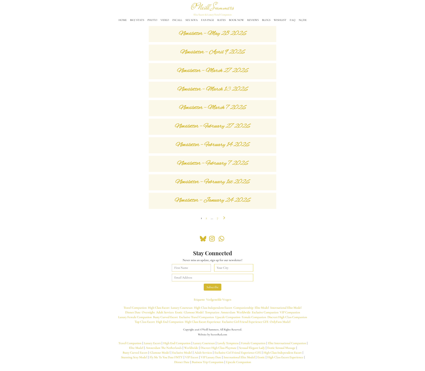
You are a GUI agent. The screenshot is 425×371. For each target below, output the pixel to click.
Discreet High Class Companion (287, 317)
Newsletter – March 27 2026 (212, 71)
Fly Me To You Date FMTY (166, 357)
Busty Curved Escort (165, 317)
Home (123, 20)
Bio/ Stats (137, 20)
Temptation (212, 312)
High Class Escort (159, 307)
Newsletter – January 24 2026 (212, 200)
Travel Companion (135, 307)
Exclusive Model (182, 352)
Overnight (148, 312)
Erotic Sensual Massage (281, 348)
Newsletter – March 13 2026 (212, 89)
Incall (177, 20)
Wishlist (280, 20)
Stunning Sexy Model (134, 357)
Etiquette (199, 299)
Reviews (253, 20)
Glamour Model (194, 312)
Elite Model (262, 307)
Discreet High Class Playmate (219, 348)
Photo (152, 20)
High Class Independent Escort (213, 307)
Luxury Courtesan (182, 307)
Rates (221, 20)
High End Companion (169, 322)
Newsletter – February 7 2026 (212, 163)
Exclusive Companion (265, 312)
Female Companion (254, 317)
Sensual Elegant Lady (252, 348)
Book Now (236, 20)
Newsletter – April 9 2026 (212, 52)
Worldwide (244, 312)
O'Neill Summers (212, 7)
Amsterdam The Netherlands (164, 348)
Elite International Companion (287, 343)
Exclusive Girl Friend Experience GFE (245, 322)
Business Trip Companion (207, 362)
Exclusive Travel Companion (196, 317)
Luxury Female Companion (135, 317)
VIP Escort (191, 357)
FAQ (292, 20)
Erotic (178, 312)
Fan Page (207, 20)
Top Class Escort (145, 322)
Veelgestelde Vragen (218, 299)
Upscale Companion (227, 317)
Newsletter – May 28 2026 (212, 33)
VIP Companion (290, 312)
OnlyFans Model (280, 322)
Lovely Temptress (228, 343)
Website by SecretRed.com (212, 334)
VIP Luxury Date (211, 357)
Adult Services (165, 312)
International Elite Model (285, 307)
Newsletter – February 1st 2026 (212, 182)
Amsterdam (228, 312)
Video (165, 20)
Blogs (266, 20)
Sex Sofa (191, 20)
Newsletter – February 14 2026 (212, 145)
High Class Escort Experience (203, 322)
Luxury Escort (152, 343)
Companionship (243, 307)
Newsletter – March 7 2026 (212, 108)
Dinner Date (132, 312)
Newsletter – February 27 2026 (212, 126)
